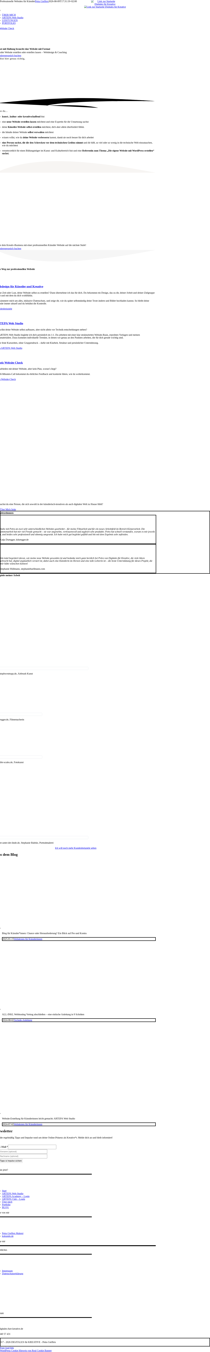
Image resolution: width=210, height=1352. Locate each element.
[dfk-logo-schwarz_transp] (105, 4)
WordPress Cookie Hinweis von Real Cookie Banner (26, 1350)
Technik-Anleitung (23, 1020)
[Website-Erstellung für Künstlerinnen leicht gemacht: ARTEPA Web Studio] (71, 1113)
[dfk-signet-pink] (105, 7)
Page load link (7, 1347)
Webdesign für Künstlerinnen (28, 939)
